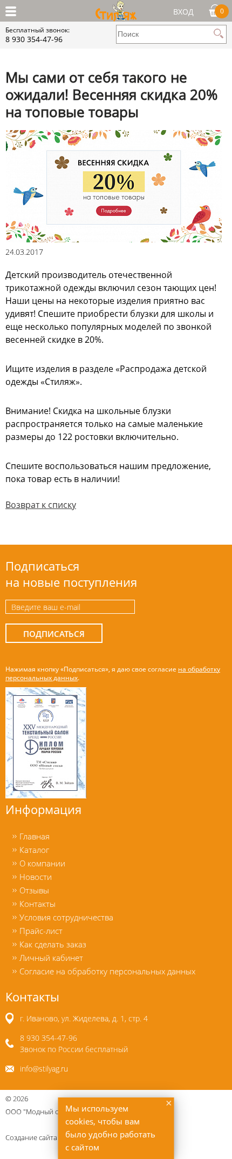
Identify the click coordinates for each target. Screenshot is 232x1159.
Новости (35, 876)
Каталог (34, 849)
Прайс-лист (41, 930)
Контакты (37, 903)
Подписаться (54, 634)
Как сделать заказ (52, 944)
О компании (42, 863)
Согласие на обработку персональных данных (107, 971)
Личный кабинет (51, 957)
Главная (34, 836)
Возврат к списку (40, 505)
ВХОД (183, 11)
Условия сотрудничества (66, 917)
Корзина (222, 10)
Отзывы (34, 890)
